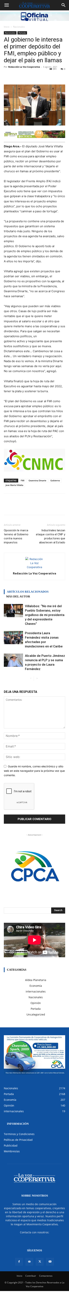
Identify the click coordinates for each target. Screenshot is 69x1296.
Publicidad (10, 1145)
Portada (22, 32)
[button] (6, 5)
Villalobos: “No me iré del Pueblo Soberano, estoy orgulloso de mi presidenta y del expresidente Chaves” (44, 615)
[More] (54, 75)
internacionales (36, 991)
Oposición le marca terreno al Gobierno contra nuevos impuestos (16, 536)
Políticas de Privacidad (18, 1140)
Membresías (12, 1151)
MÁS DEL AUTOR (18, 596)
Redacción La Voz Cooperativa (24, 66)
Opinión (35, 1003)
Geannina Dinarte (37, 480)
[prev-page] (30, 678)
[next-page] (36, 678)
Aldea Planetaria (35, 980)
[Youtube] (50, 1262)
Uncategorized (35, 1014)
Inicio (6, 26)
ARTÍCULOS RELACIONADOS (27, 591)
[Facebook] (19, 1262)
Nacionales (19, 26)
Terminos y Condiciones (19, 1134)
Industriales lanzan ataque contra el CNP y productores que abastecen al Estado (50, 536)
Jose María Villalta (14, 485)
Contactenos (46, 1275)
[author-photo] (34, 567)
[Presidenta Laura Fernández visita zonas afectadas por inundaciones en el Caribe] (13, 637)
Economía (36, 986)
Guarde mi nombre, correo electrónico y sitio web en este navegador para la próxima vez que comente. (34, 771)
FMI (22, 480)
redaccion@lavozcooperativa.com (34, 1236)
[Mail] (29, 1262)
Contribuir (30, 1275)
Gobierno (55, 480)
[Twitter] (40, 1262)
